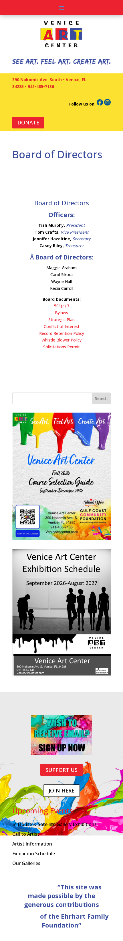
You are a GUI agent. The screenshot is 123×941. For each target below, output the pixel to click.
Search (101, 398)
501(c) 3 (61, 306)
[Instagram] (107, 104)
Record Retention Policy (61, 333)
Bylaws (61, 312)
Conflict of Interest (62, 326)
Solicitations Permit (61, 347)
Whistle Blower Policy (61, 340)
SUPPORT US (61, 769)
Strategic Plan (61, 319)
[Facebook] (100, 104)
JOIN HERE (61, 790)
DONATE (28, 122)
